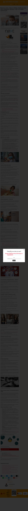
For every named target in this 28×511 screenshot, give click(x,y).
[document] (14, 255)
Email (14, 257)
